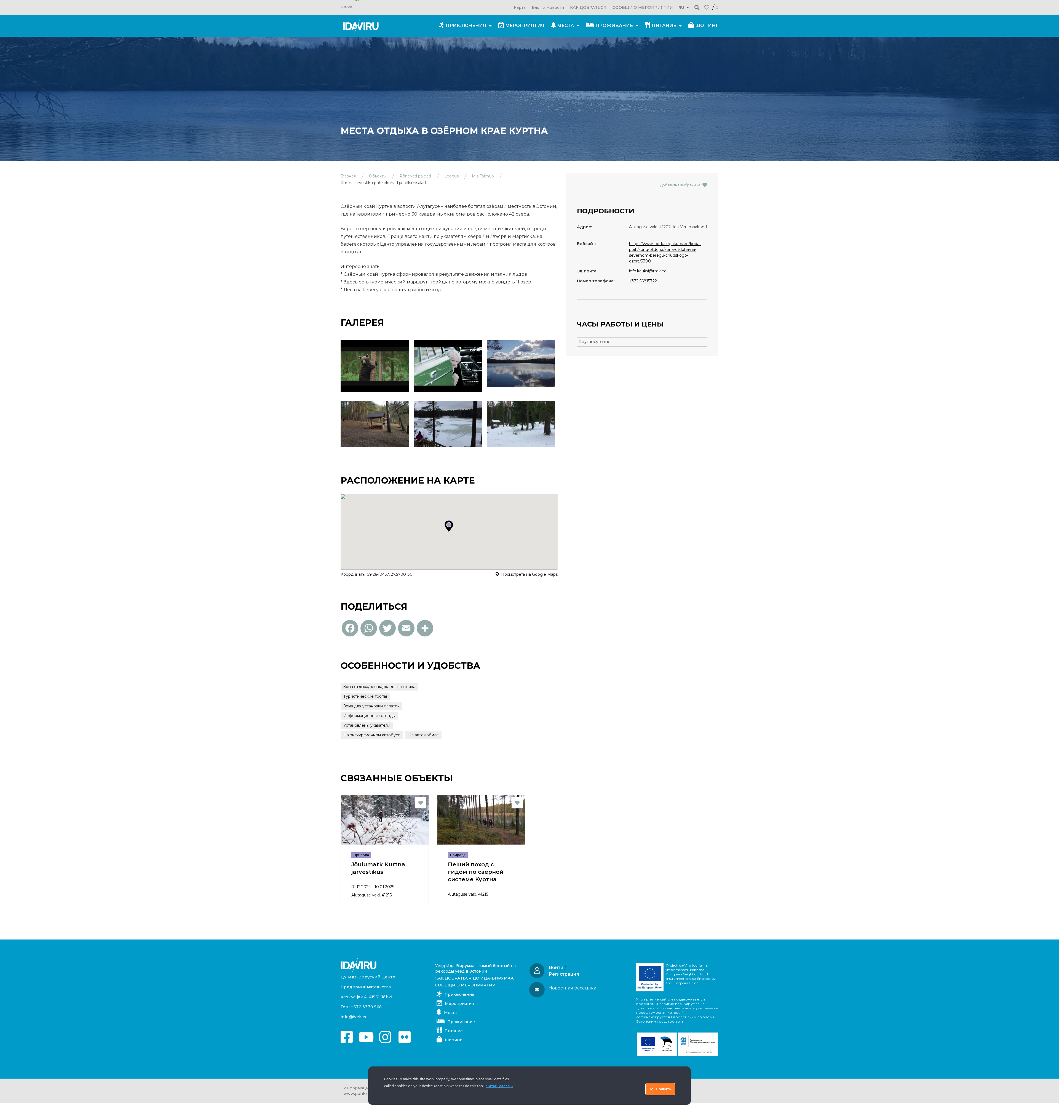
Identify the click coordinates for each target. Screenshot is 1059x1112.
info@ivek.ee (354, 1016)
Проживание (614, 25)
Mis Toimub (483, 176)
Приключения (466, 25)
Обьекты (377, 176)
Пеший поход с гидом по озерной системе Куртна (475, 872)
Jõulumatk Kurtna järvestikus (378, 868)
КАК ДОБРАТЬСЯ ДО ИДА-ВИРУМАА (474, 978)
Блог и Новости (548, 7)
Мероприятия (524, 25)
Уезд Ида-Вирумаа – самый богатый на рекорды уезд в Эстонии (475, 968)
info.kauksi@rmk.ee (648, 271)
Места (565, 25)
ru (681, 7)
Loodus (451, 176)
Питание (664, 25)
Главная (348, 176)
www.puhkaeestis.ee (364, 1093)
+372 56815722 (643, 280)
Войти (556, 967)
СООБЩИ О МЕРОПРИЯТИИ (643, 7)
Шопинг (706, 25)
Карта (520, 7)
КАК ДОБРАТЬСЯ (588, 7)
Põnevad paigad (415, 176)
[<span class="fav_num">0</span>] (706, 7)
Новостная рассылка (572, 988)
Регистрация (564, 974)
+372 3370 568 (366, 1006)
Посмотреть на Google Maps (529, 574)
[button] (697, 7)
